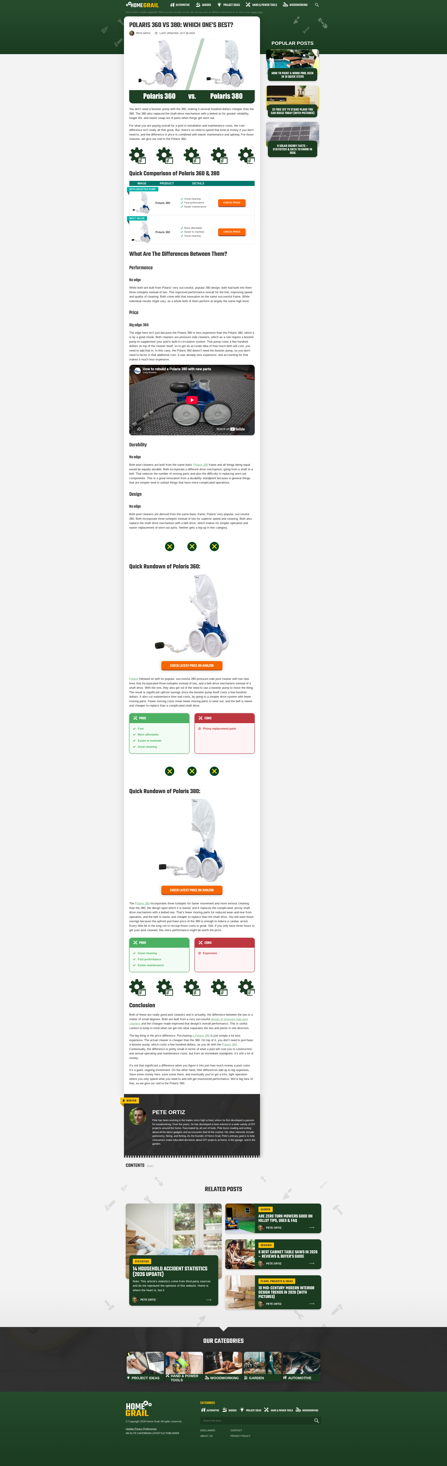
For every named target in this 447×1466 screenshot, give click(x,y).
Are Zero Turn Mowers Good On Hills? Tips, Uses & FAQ (285, 1218)
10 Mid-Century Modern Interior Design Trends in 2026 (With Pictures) (286, 1292)
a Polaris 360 (201, 1035)
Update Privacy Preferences (141, 1428)
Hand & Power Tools (264, 5)
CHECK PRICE (231, 202)
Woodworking (298, 5)
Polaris (133, 679)
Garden (206, 5)
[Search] (316, 1420)
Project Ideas (231, 5)
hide (150, 1165)
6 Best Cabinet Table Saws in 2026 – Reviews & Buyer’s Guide (288, 1254)
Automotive (183, 5)
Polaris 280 (200, 464)
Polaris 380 (142, 903)
